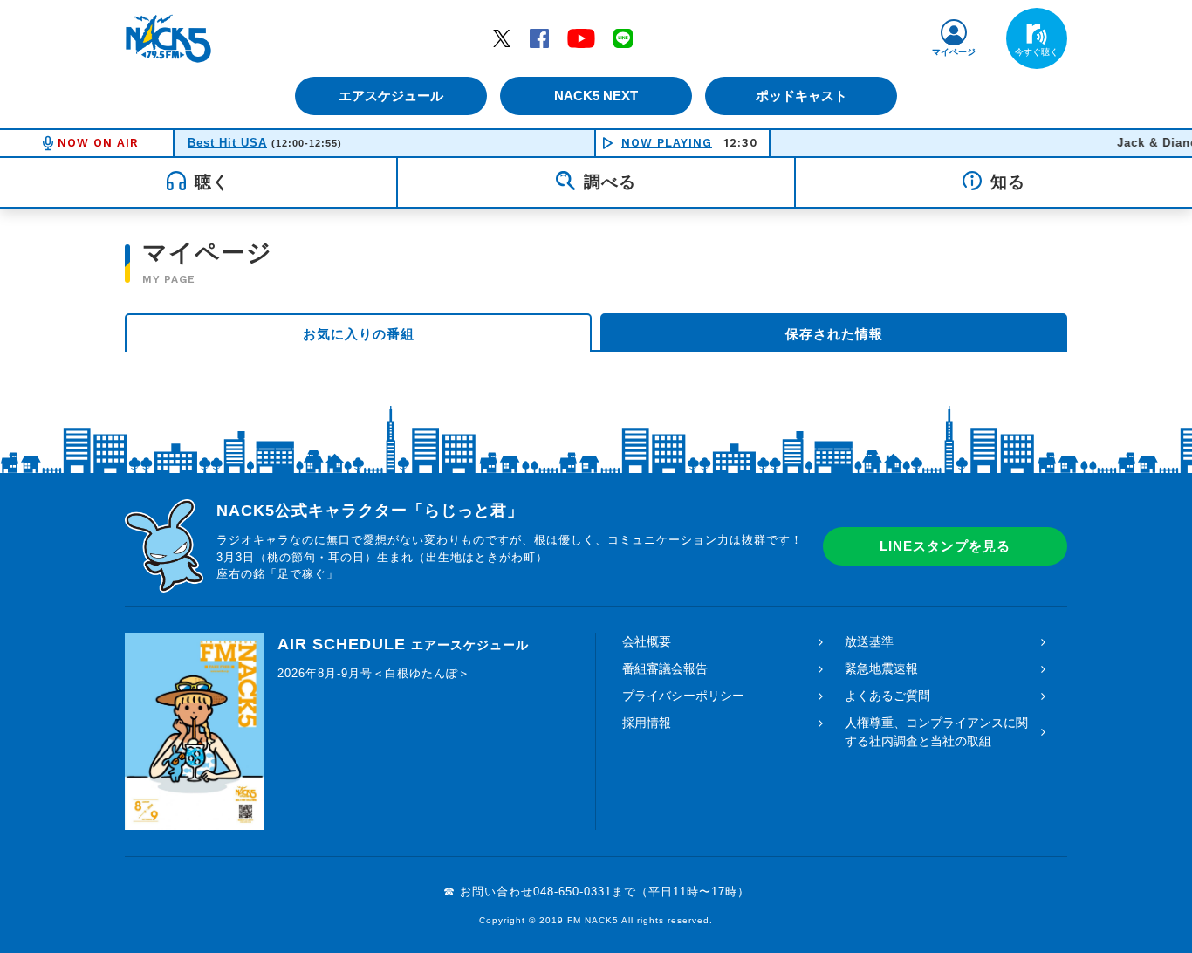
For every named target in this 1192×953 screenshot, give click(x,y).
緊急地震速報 (881, 668)
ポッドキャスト (801, 95)
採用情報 (646, 723)
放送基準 (869, 641)
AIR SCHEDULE (403, 644)
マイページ (954, 52)
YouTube (581, 37)
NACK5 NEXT (596, 95)
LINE (623, 37)
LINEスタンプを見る (945, 545)
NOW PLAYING (666, 142)
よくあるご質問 (887, 696)
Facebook (539, 37)
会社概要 (646, 641)
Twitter (501, 37)
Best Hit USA (227, 142)
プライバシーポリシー (683, 696)
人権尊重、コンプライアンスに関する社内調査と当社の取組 (936, 732)
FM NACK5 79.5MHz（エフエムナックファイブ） (168, 38)
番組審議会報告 (665, 668)
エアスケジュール (391, 95)
